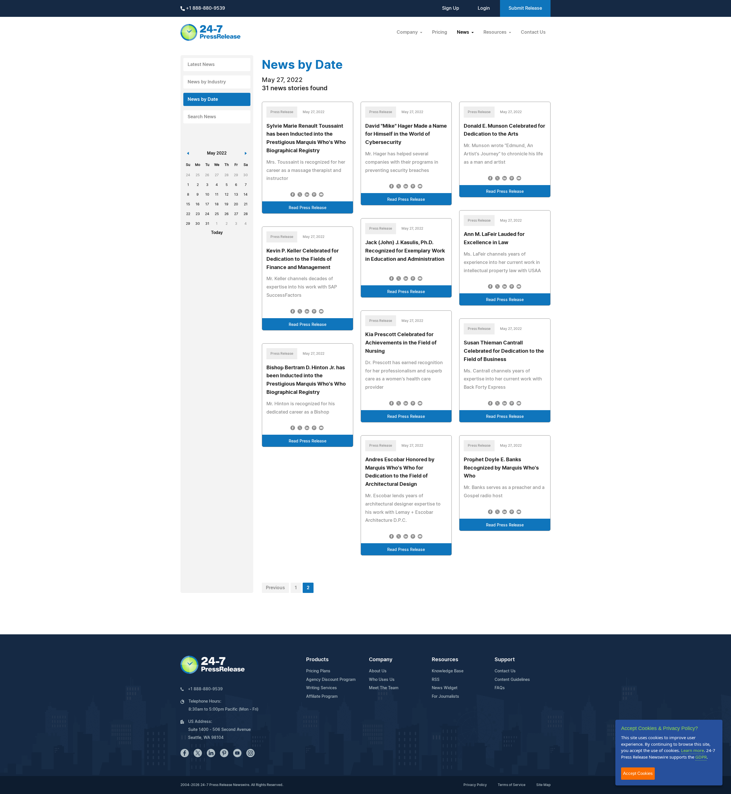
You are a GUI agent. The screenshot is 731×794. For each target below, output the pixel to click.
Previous (275, 588)
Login (484, 8)
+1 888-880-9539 (205, 8)
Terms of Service (511, 785)
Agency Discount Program (331, 680)
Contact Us (533, 32)
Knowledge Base (447, 671)
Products (317, 659)
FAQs (500, 688)
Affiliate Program (322, 697)
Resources (445, 659)
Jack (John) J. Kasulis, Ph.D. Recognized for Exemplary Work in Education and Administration (405, 251)
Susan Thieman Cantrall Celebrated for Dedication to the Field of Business (504, 351)
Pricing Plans (318, 671)
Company (380, 659)
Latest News (201, 64)
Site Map (543, 785)
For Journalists (445, 697)
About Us (378, 671)
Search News (202, 117)
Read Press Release (307, 208)
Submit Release (525, 8)
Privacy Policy (475, 785)
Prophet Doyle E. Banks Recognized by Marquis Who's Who (501, 468)
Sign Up (450, 8)
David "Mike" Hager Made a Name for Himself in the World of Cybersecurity (406, 134)
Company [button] (408, 32)
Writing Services (321, 688)
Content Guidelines (512, 680)
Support (505, 659)
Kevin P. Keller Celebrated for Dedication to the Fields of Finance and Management (302, 259)
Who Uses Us (382, 680)
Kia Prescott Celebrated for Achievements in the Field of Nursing (401, 343)
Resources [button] (495, 32)
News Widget (444, 688)
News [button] (463, 32)
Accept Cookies (638, 773)
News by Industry (207, 82)
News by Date (203, 99)
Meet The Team (383, 688)
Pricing (439, 32)
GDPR (701, 757)
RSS (435, 680)
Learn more (692, 750)
